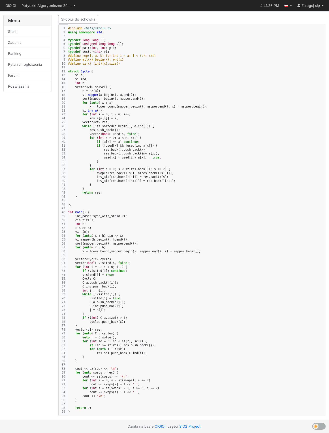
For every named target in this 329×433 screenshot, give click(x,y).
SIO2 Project (190, 426)
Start (12, 31)
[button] (48, 5)
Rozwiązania (18, 86)
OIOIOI (10, 5)
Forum (13, 75)
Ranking (14, 53)
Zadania (14, 42)
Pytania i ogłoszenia (25, 64)
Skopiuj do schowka (78, 19)
